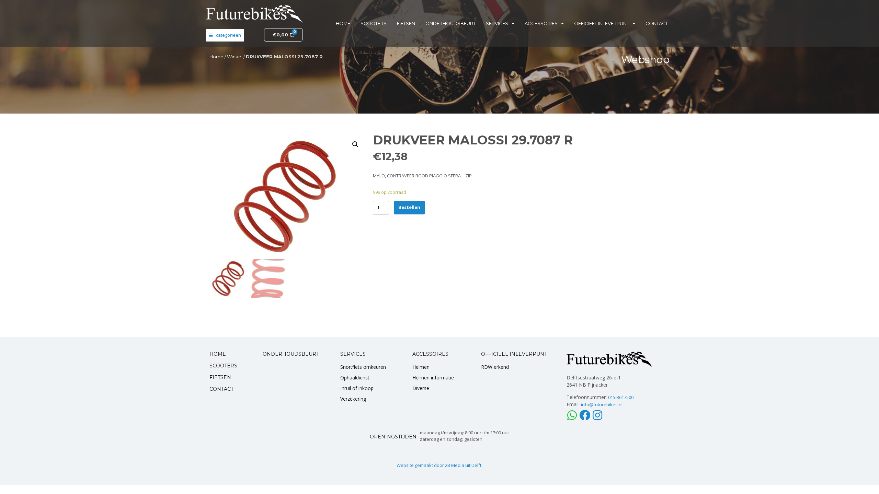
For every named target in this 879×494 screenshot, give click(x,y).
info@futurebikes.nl (602, 404)
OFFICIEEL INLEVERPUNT (514, 354)
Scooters (374, 23)
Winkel (234, 56)
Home (343, 23)
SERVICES (353, 354)
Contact (657, 23)
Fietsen (406, 23)
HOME (217, 354)
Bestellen (409, 207)
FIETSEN (220, 377)
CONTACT (221, 389)
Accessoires (541, 23)
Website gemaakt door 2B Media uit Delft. (439, 465)
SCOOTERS (223, 366)
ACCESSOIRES (430, 354)
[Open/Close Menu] (225, 35)
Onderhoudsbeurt (450, 23)
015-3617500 (620, 397)
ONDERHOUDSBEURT (291, 354)
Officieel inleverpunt (601, 23)
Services (497, 23)
